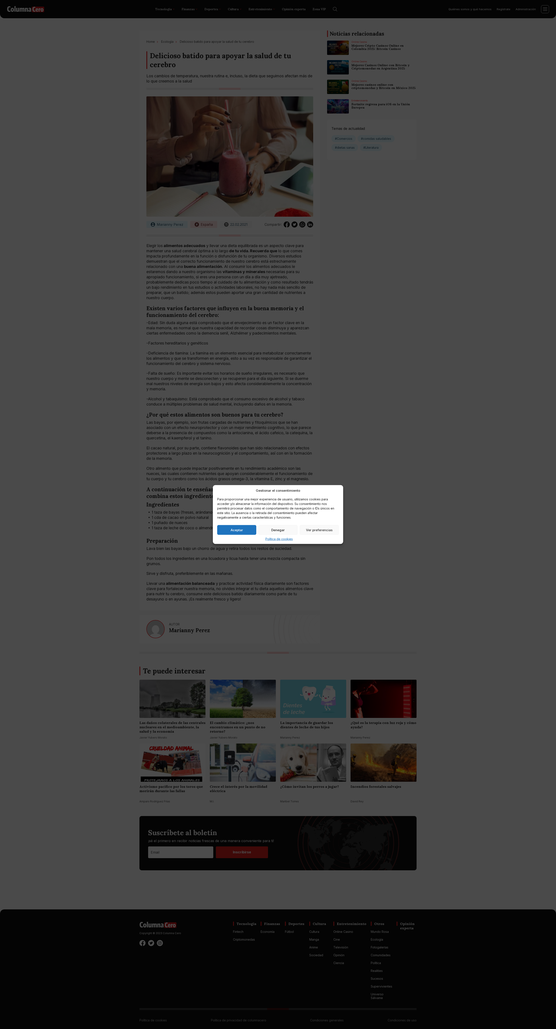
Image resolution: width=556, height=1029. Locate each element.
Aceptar (237, 530)
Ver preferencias (319, 530)
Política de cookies (279, 539)
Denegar (278, 530)
